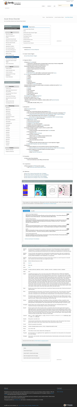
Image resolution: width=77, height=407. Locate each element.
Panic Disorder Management (11, 49)
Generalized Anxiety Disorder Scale (11, 98)
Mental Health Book (49, 17)
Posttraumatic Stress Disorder (28, 29)
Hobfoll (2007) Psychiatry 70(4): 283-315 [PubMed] (37, 143)
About (26, 405)
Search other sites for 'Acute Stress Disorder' (32, 357)
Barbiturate (8, 107)
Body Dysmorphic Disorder (10, 42)
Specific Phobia (8, 53)
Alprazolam (8, 139)
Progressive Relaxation (10, 151)
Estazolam (8, 134)
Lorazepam (8, 135)
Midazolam (8, 141)
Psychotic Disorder (55, 99)
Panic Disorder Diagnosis (10, 48)
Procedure (11, 147)
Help (72, 1)
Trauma (31, 62)
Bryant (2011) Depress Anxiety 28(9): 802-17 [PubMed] (35, 173)
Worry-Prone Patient (9, 34)
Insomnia (29, 87)
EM (54, 6)
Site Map (29, 405)
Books (49, 6)
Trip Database (26, 210)
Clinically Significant (29, 95)
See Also (25, 26)
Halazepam (8, 130)
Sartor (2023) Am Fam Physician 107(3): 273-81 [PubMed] (36, 177)
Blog (37, 405)
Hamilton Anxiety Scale (10, 101)
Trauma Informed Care (10, 63)
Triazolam (7, 144)
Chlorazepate (8, 121)
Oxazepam (8, 143)
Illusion (29, 79)
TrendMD (33, 210)
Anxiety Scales (8, 88)
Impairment (39, 95)
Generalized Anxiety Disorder (11, 39)
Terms (20, 405)
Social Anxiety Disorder (10, 55)
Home (43, 6)
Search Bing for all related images (49, 203)
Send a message (60, 391)
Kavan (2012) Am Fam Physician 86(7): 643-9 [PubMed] (36, 176)
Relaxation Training (33, 119)
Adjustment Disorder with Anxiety (10, 36)
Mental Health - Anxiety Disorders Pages (31, 353)
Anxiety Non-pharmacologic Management (10, 74)
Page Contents (32, 26)
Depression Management (37, 152)
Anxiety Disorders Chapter (59, 17)
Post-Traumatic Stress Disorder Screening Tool (11, 94)
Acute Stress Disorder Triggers (31, 55)
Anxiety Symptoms (9, 72)
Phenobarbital (8, 113)
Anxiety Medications (9, 76)
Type (11, 32)
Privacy (23, 405)
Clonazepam (8, 125)
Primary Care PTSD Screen (10, 96)
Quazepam (8, 132)
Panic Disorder (8, 44)
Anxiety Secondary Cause (10, 70)
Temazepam (8, 137)
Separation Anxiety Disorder (11, 51)
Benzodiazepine (8, 114)
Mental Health (8, 26)
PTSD (24, 30)
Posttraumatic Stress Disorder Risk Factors (37, 167)
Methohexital (8, 111)
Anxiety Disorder (9, 68)
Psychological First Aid (10, 102)
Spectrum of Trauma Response (33, 49)
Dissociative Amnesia (32, 72)
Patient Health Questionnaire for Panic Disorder (11, 91)
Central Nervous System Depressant (10, 117)
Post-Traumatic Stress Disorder (11, 58)
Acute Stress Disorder (9, 57)
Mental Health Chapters (28, 350)
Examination (11, 86)
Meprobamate (8, 109)
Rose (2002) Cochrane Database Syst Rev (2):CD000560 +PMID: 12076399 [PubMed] (46, 117)
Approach (11, 66)
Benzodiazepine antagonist (10, 119)
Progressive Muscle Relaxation (33, 122)
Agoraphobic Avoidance (10, 46)
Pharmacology (11, 105)
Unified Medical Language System (41, 340)
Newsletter (34, 405)
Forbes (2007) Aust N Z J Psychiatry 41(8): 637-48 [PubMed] (36, 174)
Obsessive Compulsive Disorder (11, 40)
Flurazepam (8, 128)
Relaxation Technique (9, 149)
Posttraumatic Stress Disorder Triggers (11, 61)
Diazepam (7, 126)
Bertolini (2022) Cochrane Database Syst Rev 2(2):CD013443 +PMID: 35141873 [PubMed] (47, 148)
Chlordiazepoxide (9, 123)
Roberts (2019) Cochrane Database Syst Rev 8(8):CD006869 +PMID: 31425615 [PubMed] (47, 114)
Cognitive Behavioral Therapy (30, 118)
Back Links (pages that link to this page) (31, 355)
